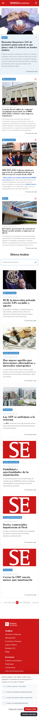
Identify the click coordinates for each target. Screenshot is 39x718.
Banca (4, 37)
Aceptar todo (30, 709)
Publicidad (9, 664)
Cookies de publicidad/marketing (17, 703)
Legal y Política (11, 645)
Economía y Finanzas (13, 641)
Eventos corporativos (13, 660)
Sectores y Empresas (13, 634)
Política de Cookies (16, 709)
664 (9, 602)
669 (28, 602)
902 (34, 602)
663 (6, 602)
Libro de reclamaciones (14, 671)
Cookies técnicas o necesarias (16, 686)
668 (24, 602)
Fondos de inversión (11, 353)
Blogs (7, 652)
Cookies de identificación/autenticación (19, 692)
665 (13, 602)
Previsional (8, 410)
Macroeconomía (9, 79)
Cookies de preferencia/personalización (19, 697)
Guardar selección (29, 714)
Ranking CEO (10, 648)
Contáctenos (10, 667)
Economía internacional (12, 517)
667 (21, 602)
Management (10, 638)
